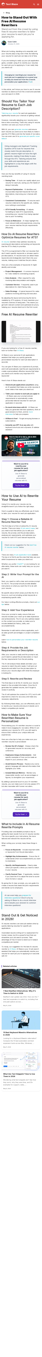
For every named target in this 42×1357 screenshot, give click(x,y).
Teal (30, 82)
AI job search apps (28, 528)
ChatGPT (20, 564)
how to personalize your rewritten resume (22, 640)
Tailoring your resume (10, 113)
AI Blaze (20, 350)
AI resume (5, 242)
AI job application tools (22, 555)
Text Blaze (12, 4)
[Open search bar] (34, 4)
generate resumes (21, 129)
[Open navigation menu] (38, 4)
